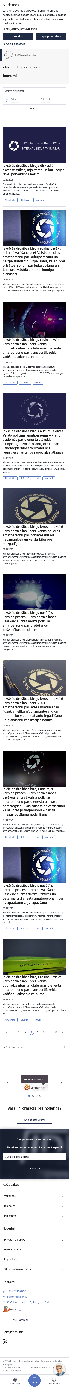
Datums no (16, 99)
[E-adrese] (10, 1309)
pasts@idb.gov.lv (17, 1296)
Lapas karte (11, 1259)
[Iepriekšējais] (7, 1083)
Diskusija (25, 200)
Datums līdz (46, 99)
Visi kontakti (20, 1320)
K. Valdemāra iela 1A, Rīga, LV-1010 (28, 1302)
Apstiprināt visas (51, 36)
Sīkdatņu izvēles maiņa (17, 1269)
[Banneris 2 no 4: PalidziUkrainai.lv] (34, 1083)
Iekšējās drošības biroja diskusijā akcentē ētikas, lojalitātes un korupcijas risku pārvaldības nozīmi (33, 169)
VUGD (38, 382)
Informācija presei (30, 478)
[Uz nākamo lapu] (62, 1032)
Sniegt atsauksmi (34, 1119)
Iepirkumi (9, 1205)
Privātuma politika (14, 1239)
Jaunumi (40, 200)
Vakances (10, 1196)
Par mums (10, 1215)
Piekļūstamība (12, 1249)
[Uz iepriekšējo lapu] (6, 1032)
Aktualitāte (10, 200)
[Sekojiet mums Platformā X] (5, 1341)
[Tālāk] (61, 1083)
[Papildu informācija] (20, 1309)
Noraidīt (18, 36)
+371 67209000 (16, 1291)
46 (56, 1032)
